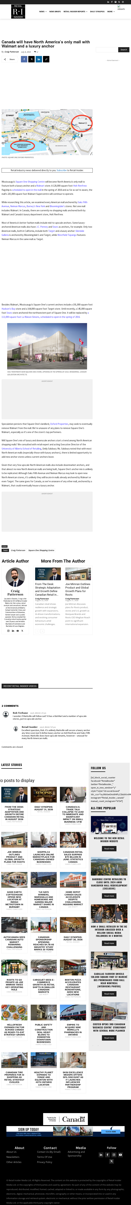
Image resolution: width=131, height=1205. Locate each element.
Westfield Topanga (67, 234)
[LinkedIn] (108, 2)
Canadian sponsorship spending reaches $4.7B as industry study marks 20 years (43, 943)
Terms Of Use (44, 1156)
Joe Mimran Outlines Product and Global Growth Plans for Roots (14, 857)
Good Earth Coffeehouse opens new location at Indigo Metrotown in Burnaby (14, 899)
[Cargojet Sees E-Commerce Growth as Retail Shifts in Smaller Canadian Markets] (44, 967)
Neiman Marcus (17, 206)
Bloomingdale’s (57, 206)
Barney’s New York (36, 206)
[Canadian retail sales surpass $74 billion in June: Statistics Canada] (73, 840)
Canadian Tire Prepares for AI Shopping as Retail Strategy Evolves (14, 1077)
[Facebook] (112, 2)
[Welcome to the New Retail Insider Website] (109, 825)
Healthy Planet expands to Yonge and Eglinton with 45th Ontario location (43, 1078)
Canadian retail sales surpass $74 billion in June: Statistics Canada (73, 857)
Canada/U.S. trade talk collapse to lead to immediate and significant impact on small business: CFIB (73, 814)
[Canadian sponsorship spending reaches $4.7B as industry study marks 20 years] (44, 925)
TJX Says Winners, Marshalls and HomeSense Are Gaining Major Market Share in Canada (43, 899)
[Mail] (17, 630)
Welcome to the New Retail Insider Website (109, 839)
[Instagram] (123, 2)
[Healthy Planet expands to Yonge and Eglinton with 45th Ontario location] (44, 1060)
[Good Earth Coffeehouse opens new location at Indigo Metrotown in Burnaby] (14, 880)
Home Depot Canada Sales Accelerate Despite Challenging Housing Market (73, 898)
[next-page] (42, 631)
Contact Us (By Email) (48, 1151)
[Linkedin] (39, 59)
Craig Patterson (11, 51)
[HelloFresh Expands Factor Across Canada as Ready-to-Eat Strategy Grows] (14, 1012)
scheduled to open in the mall (27, 189)
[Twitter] (119, 2)
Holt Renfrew (80, 185)
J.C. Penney (42, 226)
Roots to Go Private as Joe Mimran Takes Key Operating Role (14, 985)
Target (51, 230)
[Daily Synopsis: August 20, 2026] (73, 925)
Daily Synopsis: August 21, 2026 (43, 808)
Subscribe (62, 170)
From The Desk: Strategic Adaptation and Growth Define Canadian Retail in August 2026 (14, 813)
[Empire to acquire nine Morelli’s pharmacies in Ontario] (73, 1012)
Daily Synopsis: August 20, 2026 (73, 938)
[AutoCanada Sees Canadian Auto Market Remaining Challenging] (14, 925)
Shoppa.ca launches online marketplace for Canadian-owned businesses (44, 857)
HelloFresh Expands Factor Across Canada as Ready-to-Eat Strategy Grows (14, 1029)
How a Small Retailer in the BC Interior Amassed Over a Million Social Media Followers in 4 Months (109, 931)
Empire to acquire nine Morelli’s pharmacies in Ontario (73, 1029)
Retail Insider (30, 727)
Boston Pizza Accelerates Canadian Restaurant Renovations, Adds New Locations (73, 987)
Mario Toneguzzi (73, 824)
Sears (55, 226)
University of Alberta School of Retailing (21, 448)
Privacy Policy (44, 1162)
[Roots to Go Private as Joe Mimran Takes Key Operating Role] (14, 967)
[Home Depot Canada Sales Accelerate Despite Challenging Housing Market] (73, 880)
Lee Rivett (73, 907)
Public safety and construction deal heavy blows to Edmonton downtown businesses (44, 1033)
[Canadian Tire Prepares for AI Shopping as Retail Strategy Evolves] (14, 1060)
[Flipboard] (115, 2)
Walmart (40, 185)
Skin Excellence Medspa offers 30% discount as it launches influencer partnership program (73, 1079)
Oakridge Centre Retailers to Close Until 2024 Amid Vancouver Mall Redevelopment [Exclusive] (109, 883)
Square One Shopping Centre (30, 181)
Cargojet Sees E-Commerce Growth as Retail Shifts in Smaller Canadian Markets (44, 986)
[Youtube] (120, 1154)
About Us (11, 1151)
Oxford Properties (59, 423)
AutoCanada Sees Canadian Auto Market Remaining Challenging (14, 942)
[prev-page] (37, 631)
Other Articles (13, 1162)
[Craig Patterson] (15, 577)
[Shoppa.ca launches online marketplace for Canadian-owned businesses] (44, 840)
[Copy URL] (46, 59)
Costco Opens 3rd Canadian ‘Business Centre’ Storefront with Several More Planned (109, 1027)
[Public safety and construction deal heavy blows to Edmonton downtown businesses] (44, 1012)
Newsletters (12, 1156)
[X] (31, 59)
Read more (109, 848)
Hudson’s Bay (8, 308)
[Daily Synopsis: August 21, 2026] (44, 795)
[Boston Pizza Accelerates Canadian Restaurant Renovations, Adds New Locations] (73, 967)
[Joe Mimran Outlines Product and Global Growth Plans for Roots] (78, 574)
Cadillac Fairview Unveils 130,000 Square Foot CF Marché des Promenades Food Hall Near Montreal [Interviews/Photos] (109, 980)
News (4, 546)
